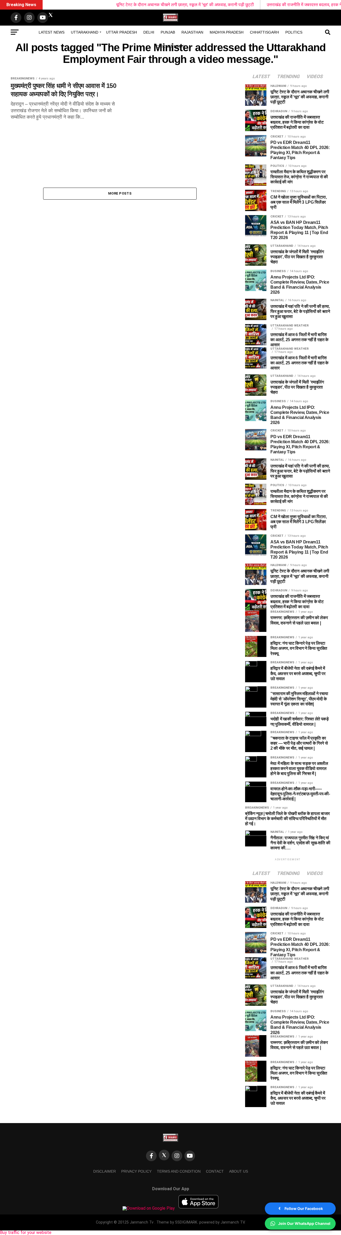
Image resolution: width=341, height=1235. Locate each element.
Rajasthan (192, 32)
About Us (238, 1171)
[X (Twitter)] (164, 1155)
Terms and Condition (179, 1171)
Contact (215, 1171)
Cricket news (170, 46)
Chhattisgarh (264, 32)
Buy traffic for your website (25, 1232)
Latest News (51, 32)
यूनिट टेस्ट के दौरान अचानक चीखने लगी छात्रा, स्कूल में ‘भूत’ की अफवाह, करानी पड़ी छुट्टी (160, 4)
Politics (293, 32)
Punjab (168, 32)
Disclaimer (104, 1171)
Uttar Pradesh (121, 32)
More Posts (120, 193)
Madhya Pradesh (226, 32)
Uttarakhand (84, 32)
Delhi (148, 32)
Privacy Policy (136, 1171)
